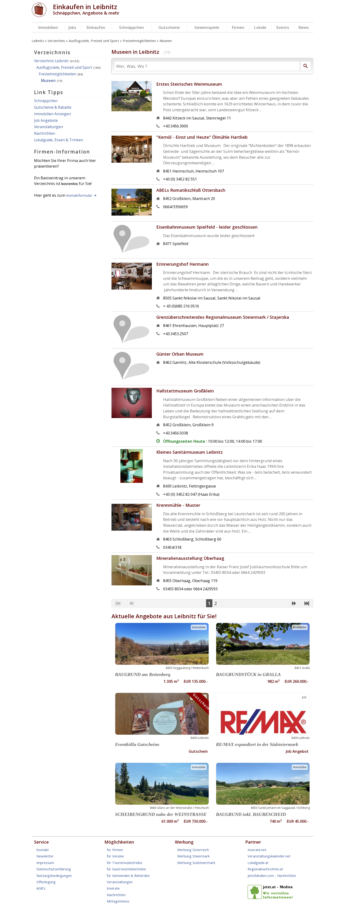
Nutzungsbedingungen (54, 875)
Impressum (45, 862)
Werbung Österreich (193, 849)
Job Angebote (46, 120)
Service (41, 842)
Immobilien (48, 27)
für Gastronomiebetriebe (126, 869)
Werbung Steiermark (193, 856)
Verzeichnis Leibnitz (51, 60)
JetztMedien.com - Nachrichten (272, 875)
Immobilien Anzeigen (52, 113)
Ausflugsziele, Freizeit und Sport (94, 40)
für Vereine (115, 856)
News (303, 27)
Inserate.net (257, 849)
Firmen (238, 27)
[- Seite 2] (294, 603)
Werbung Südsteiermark (196, 862)
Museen (166, 40)
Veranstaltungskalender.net (269, 856)
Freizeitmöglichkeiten (139, 40)
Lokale (260, 27)
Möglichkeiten (119, 842)
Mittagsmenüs (118, 901)
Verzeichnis (56, 40)
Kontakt (42, 849)
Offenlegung (46, 881)
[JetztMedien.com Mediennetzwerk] (271, 897)
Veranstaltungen (48, 126)
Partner (253, 842)
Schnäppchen (131, 27)
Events (282, 27)
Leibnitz (38, 40)
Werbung (184, 842)
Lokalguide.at (258, 862)
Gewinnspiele (206, 27)
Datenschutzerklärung (53, 869)
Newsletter (45, 856)
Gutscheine (169, 27)
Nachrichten (44, 133)
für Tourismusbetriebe (124, 862)
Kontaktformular (79, 195)
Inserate (113, 888)
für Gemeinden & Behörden (128, 875)
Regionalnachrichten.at (265, 869)
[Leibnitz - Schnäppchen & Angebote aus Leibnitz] (39, 15)
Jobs (72, 27)
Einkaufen (95, 27)
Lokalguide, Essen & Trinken (58, 139)
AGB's (41, 888)
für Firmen (115, 849)
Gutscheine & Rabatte (52, 107)
